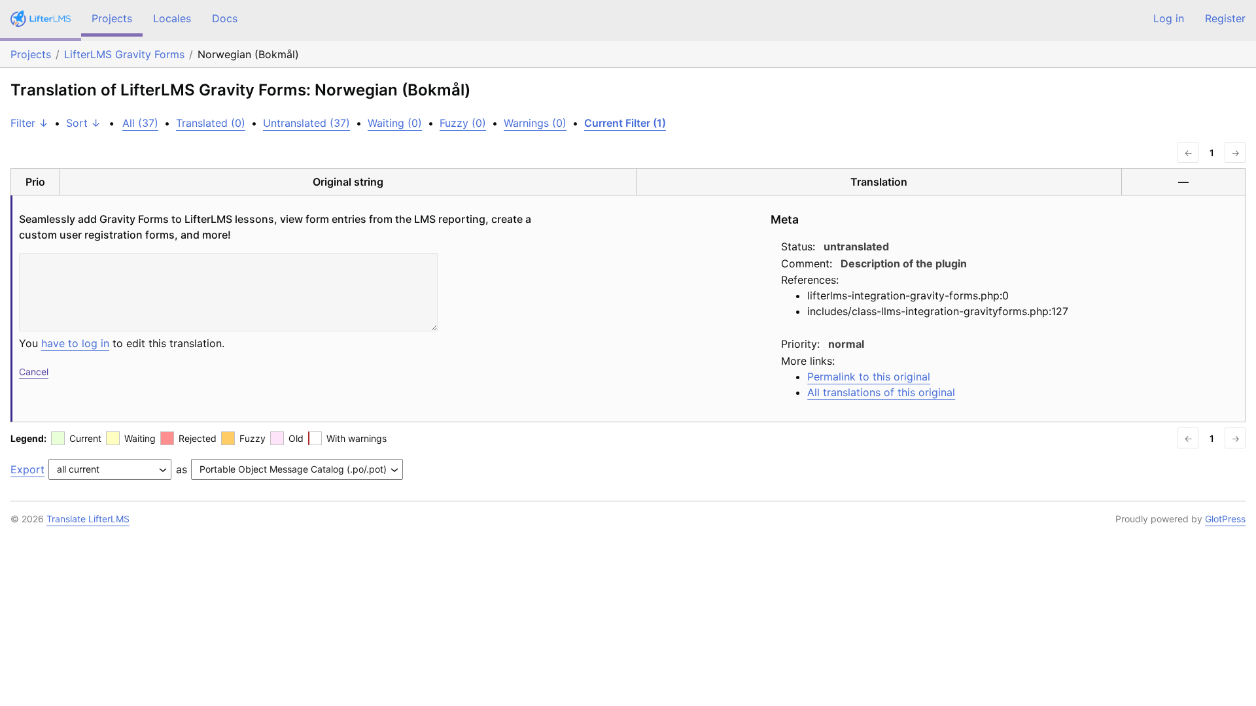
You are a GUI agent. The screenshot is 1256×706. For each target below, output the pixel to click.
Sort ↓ (83, 122)
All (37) (140, 122)
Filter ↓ (29, 122)
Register (1225, 18)
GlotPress (1225, 518)
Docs (224, 18)
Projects (112, 18)
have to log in (75, 343)
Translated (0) (210, 122)
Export (27, 469)
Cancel (33, 371)
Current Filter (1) (625, 122)
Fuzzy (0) (463, 122)
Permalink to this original (868, 376)
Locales (172, 18)
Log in (1168, 18)
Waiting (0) (395, 122)
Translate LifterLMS (88, 518)
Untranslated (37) (306, 122)
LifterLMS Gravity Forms (124, 54)
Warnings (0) (535, 122)
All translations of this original (881, 392)
